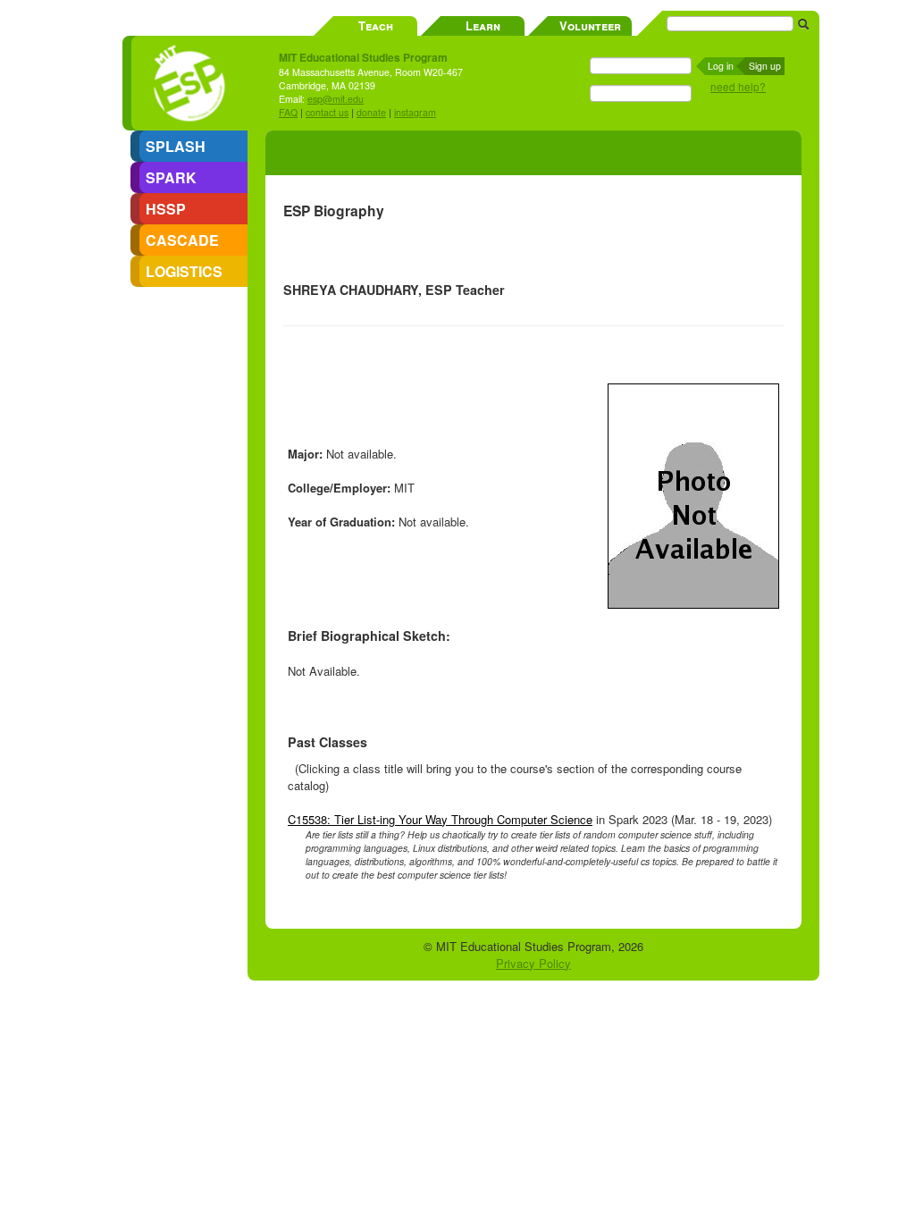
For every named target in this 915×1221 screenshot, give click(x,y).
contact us (327, 112)
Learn (483, 25)
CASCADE (182, 240)
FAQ (288, 112)
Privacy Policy (533, 963)
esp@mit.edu (335, 98)
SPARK (171, 177)
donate (371, 112)
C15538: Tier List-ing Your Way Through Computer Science (440, 819)
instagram (415, 112)
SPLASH (176, 146)
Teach (375, 25)
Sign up (765, 65)
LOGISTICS (184, 271)
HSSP (166, 208)
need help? (738, 87)
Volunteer (590, 25)
